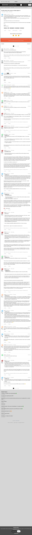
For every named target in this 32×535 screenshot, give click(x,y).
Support (6, 1)
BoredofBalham (6, 134)
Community (2, 7)
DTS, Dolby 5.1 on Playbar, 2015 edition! (7, 415)
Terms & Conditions (10, 422)
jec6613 (5, 173)
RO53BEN (5, 113)
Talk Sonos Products (7, 7)
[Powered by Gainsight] (16, 420)
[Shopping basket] (30, 2)
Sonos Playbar (17, 28)
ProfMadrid (5, 92)
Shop (2, 1)
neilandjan (5, 294)
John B (5, 354)
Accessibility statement (21, 422)
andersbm (5, 14)
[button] (25, 5)
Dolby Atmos (3, 403)
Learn (4, 1)
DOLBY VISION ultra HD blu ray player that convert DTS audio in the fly (11, 408)
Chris (4, 48)
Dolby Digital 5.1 (12, 28)
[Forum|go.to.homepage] (9, 5)
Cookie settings (16, 422)
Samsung (5, 28)
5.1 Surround (22, 28)
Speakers (2, 402)
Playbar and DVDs (3, 401)
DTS (8, 28)
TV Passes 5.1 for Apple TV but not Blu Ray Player (8, 393)
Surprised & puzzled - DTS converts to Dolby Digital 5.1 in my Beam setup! (12, 406)
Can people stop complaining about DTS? (7, 395)
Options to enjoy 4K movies (5, 413)
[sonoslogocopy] (16, 1)
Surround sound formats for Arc (5, 411)
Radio (9, 1)
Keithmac (5, 100)
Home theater (12, 7)
